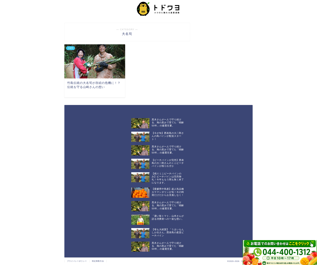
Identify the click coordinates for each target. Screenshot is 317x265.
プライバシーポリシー (77, 261)
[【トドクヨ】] (158, 17)
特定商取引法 (98, 261)
